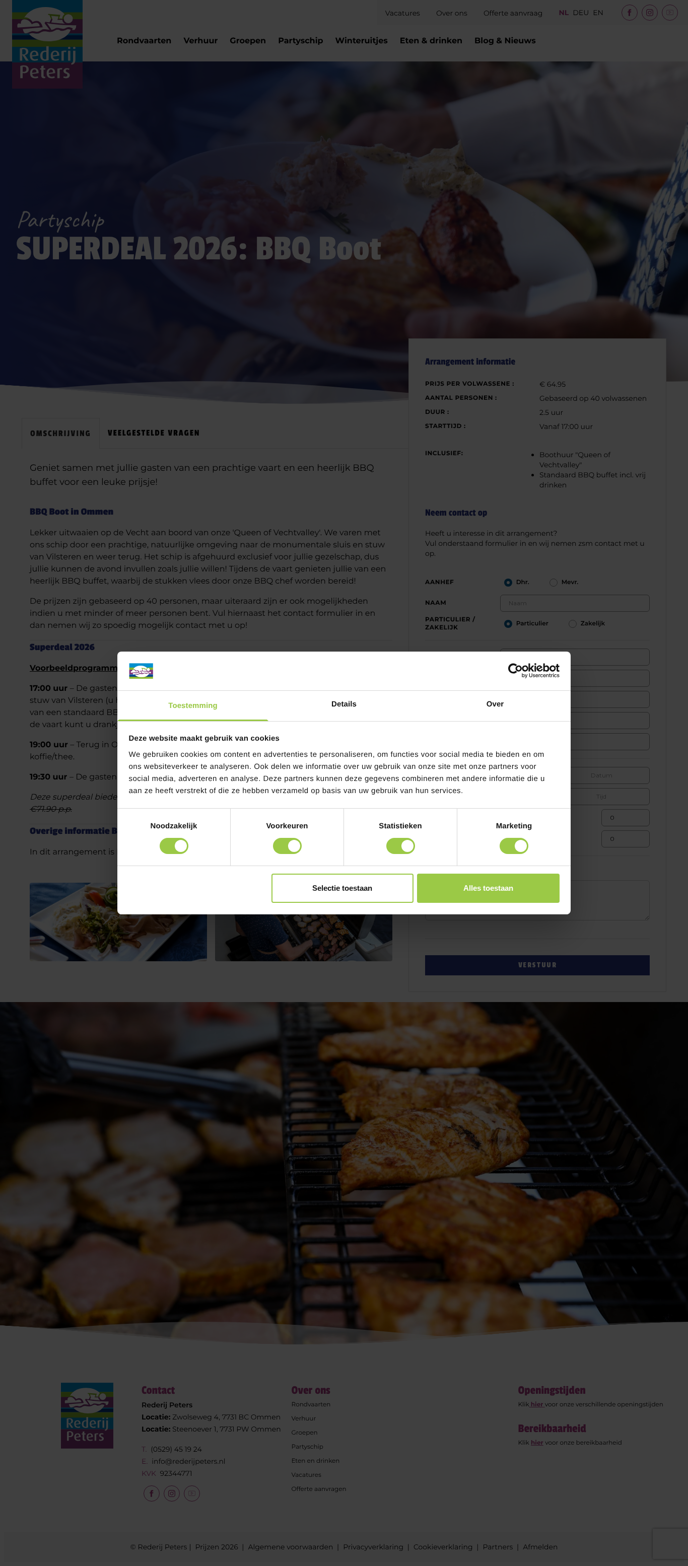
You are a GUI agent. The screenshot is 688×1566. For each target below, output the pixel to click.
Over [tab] (495, 704)
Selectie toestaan (342, 888)
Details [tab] (344, 704)
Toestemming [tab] (193, 705)
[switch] (287, 846)
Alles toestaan (488, 888)
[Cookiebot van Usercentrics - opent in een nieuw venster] (515, 670)
